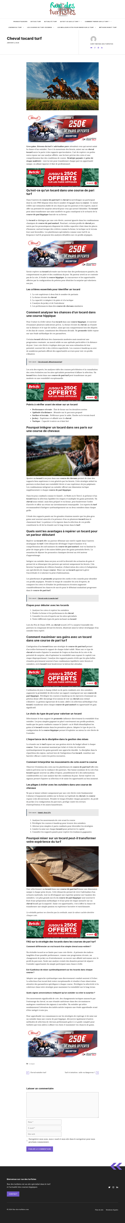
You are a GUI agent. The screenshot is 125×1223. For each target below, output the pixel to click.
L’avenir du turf (15, 27)
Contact (13, 1194)
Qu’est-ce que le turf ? (69, 21)
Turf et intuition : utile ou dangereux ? (80, 1072)
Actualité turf (50, 21)
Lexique (32, 1064)
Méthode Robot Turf (108, 27)
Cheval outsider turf (38, 1072)
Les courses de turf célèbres (39, 27)
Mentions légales (112, 1210)
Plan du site (99, 1210)
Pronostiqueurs (20, 21)
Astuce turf (36, 21)
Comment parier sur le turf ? (97, 21)
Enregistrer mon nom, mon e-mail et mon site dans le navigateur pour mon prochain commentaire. (62, 1140)
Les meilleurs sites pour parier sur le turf (75, 27)
